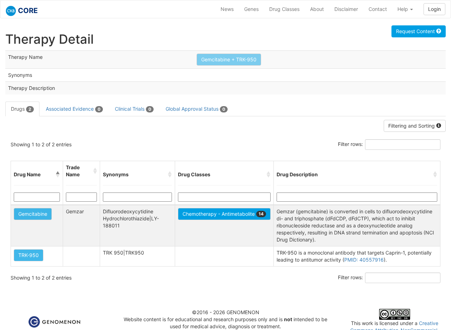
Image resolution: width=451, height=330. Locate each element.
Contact (378, 9)
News (227, 9)
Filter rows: (350, 144)
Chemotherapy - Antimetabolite (223, 214)
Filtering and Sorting (412, 126)
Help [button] (403, 9)
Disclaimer (346, 9)
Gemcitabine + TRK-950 (229, 59)
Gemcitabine (32, 214)
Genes (251, 9)
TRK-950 (28, 255)
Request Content (416, 31)
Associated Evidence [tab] (73, 109)
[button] (58, 174)
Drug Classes (284, 9)
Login (434, 9)
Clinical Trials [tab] (133, 109)
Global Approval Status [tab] (195, 109)
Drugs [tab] (21, 109)
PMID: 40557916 (364, 260)
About (317, 9)
